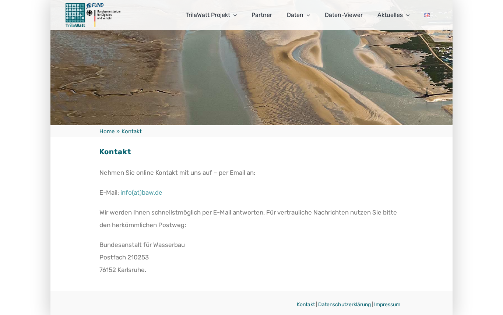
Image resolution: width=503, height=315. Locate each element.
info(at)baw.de (141, 192)
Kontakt (306, 304)
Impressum (387, 304)
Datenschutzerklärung (344, 304)
